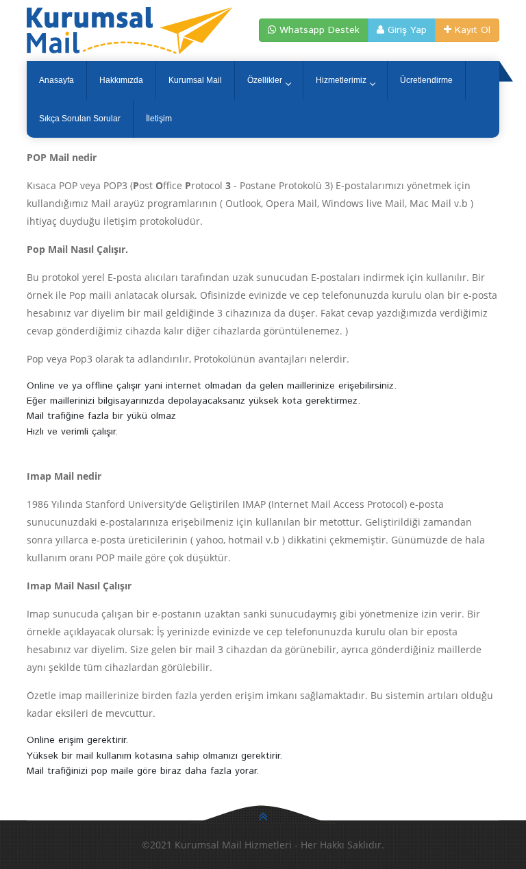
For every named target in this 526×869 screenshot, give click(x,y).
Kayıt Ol (470, 30)
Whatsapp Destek (318, 30)
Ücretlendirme (426, 80)
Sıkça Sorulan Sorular (80, 118)
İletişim (159, 118)
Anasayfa (56, 80)
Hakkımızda (121, 80)
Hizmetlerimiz (341, 80)
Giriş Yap (405, 30)
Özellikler (264, 80)
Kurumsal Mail (195, 80)
